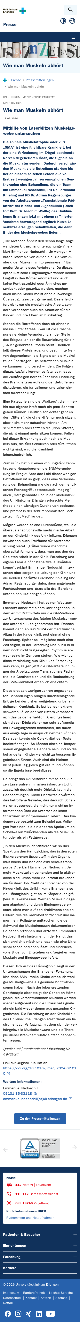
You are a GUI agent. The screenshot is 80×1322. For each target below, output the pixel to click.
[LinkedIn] (39, 1314)
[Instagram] (18, 1314)
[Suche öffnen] (70, 10)
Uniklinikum (11, 97)
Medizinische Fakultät (39, 97)
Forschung (12, 1257)
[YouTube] (50, 1314)
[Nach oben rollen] (73, 1315)
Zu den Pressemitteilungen (40, 1118)
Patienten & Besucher (21, 1234)
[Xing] (28, 1314)
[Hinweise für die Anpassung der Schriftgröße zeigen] (72, 22)
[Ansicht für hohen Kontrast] (63, 22)
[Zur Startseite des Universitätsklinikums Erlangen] (14, 10)
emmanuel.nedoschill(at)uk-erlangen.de (35, 1099)
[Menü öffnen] (73, 37)
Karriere (9, 1268)
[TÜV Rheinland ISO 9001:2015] (40, 1148)
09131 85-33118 (17, 1093)
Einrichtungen (14, 1245)
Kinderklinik (12, 103)
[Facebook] (8, 1314)
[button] (74, 1148)
